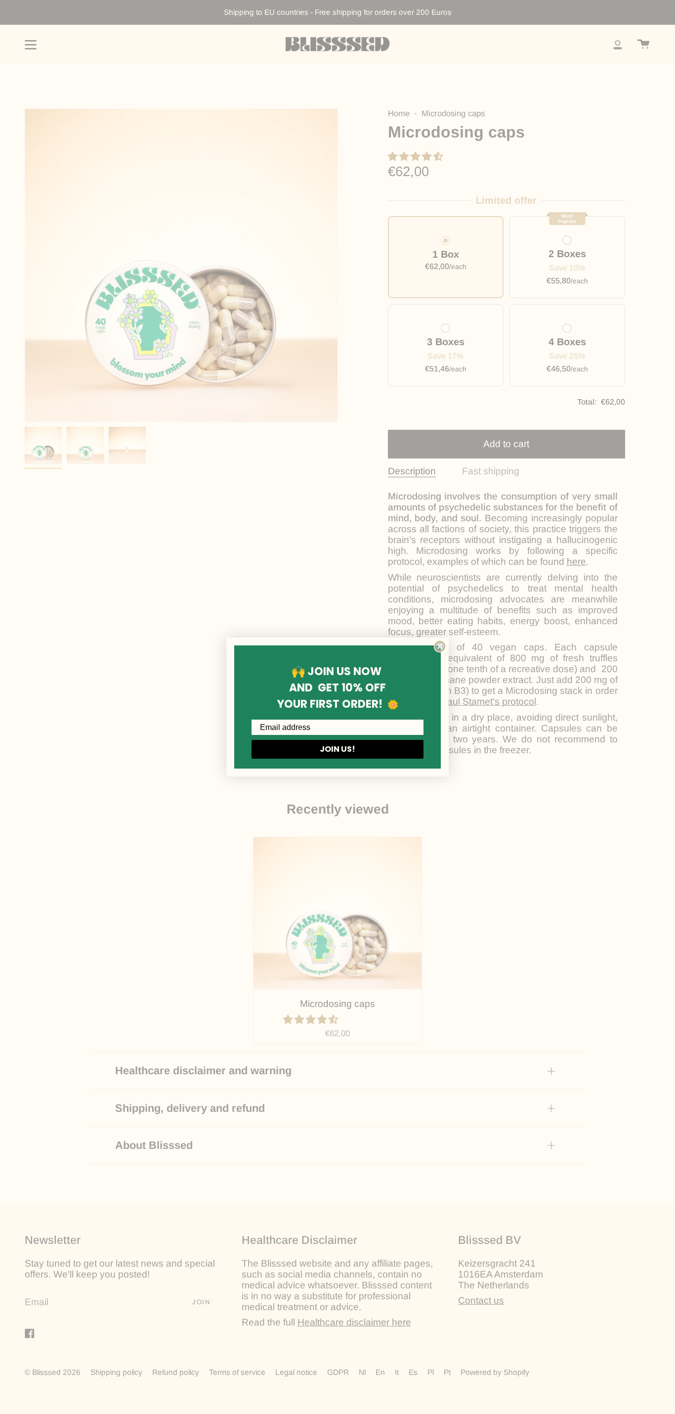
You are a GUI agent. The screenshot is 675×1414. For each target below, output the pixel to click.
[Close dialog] (440, 646)
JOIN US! (337, 749)
